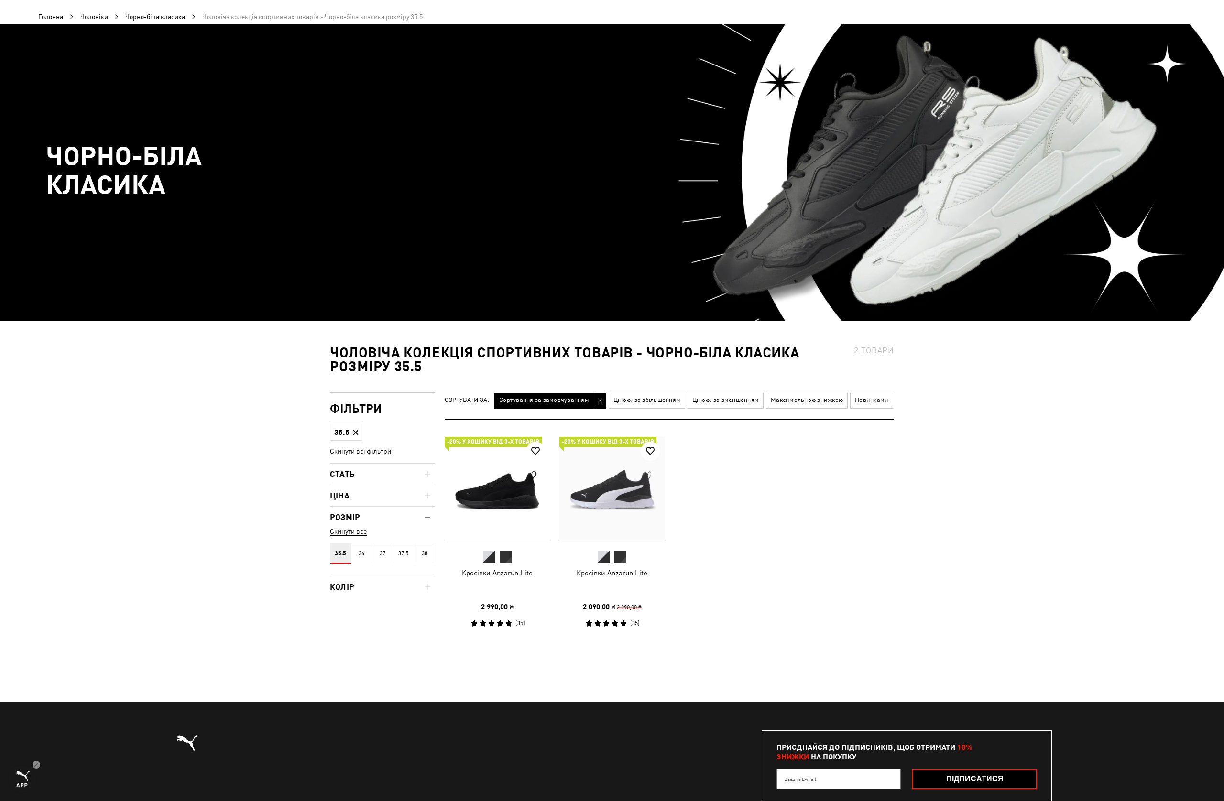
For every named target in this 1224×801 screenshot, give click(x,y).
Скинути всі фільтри (360, 451)
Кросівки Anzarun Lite (497, 573)
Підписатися (975, 779)
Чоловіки (94, 17)
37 (382, 553)
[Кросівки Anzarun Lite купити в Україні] (497, 489)
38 (424, 553)
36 (361, 553)
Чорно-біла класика (155, 17)
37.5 (403, 553)
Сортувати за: (467, 400)
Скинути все (348, 531)
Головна (50, 17)
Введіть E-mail (800, 779)
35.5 (340, 553)
